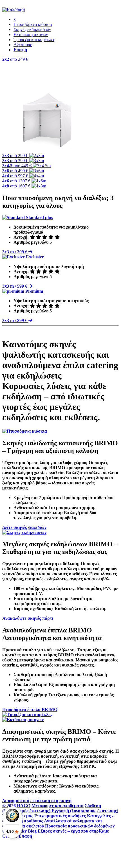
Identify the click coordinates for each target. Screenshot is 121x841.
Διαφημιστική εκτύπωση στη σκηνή (36, 800)
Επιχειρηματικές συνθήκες (60, 815)
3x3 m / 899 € (15, 320)
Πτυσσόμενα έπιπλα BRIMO (29, 709)
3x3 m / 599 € (15, 286)
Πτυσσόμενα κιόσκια (33, 24)
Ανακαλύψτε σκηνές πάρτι (27, 618)
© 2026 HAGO (16, 805)
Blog (32, 831)
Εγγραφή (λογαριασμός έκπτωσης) (84, 810)
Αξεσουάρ (23, 44)
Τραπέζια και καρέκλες (34, 39)
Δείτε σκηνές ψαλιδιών (24, 527)
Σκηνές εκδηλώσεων (32, 29)
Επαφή (25, 836)
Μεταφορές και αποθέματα (58, 805)
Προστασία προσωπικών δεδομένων (80, 826)
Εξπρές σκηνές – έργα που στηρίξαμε (73, 831)
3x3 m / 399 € (15, 251)
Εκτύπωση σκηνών (31, 34)
